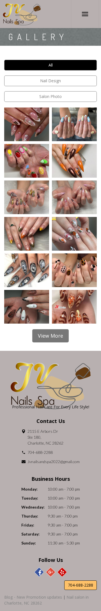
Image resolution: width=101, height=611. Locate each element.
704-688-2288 (40, 452)
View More (50, 335)
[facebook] (39, 572)
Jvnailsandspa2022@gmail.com (53, 461)
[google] (50, 572)
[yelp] (62, 572)
